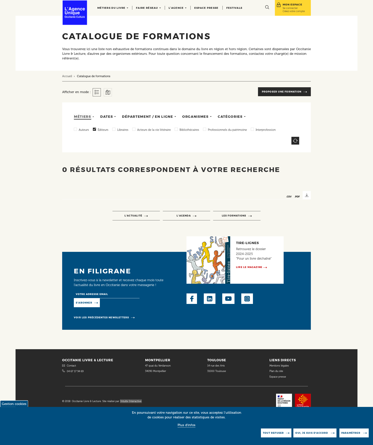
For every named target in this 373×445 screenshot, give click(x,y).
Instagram (247, 298)
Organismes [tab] (195, 117)
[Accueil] (74, 12)
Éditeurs (103, 130)
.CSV (289, 196)
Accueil (67, 76)
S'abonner (84, 302)
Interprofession (266, 130)
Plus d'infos (186, 425)
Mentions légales (279, 365)
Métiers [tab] (82, 117)
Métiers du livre (111, 7)
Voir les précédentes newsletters (101, 317)
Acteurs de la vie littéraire (154, 130)
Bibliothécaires (189, 130)
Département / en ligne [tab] (147, 117)
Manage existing (116, 302)
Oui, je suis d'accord (312, 432)
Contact (71, 365)
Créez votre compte (294, 11)
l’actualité (133, 215)
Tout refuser (273, 432)
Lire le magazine (249, 267)
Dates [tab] (106, 117)
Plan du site (276, 371)
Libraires (122, 130)
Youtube (228, 298)
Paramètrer (351, 432)
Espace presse (206, 7)
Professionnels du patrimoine (227, 130)
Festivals (234, 7)
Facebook (191, 298)
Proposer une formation (281, 91)
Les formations (234, 215)
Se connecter (290, 8)
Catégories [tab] (230, 117)
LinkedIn (209, 298)
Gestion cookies (14, 404)
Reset (295, 141)
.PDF (297, 196)
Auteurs (84, 130)
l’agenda (184, 215)
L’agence (177, 7)
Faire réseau (147, 7)
